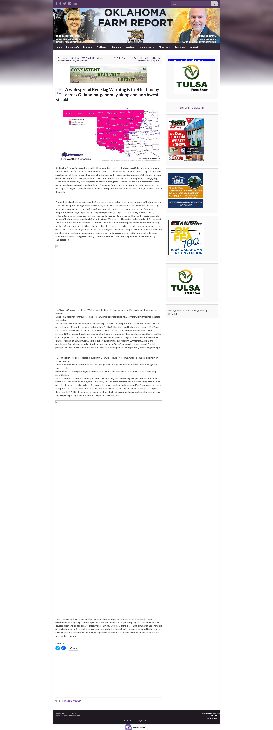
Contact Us (213, 716)
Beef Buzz (179, 46)
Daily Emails (146, 46)
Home (58, 46)
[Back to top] (266, 723)
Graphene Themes (75, 716)
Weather (77, 701)
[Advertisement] (108, 675)
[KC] (60, 3)
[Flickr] (69, 3)
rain (70, 701)
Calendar (117, 46)
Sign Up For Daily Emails (192, 107)
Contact (194, 46)
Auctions (131, 46)
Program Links (212, 718)
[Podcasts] (75, 3)
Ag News (101, 46)
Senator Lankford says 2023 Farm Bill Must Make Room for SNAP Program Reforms (80, 59)
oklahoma (63, 701)
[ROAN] (56, 3)
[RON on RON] (64, 3)
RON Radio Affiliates (210, 713)
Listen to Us (72, 46)
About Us (164, 46)
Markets (87, 46)
